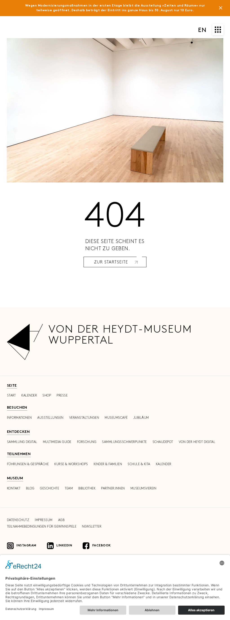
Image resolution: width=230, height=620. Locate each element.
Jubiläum (141, 417)
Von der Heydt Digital (197, 441)
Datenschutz (18, 520)
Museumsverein (143, 488)
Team (69, 488)
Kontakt (14, 488)
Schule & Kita (139, 464)
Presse (62, 395)
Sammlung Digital (22, 441)
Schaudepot (163, 441)
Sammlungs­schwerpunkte (124, 441)
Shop (46, 395)
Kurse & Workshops (71, 464)
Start (11, 395)
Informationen (19, 417)
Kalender (29, 395)
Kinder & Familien (108, 464)
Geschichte (49, 488)
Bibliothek (86, 488)
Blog (30, 488)
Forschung (87, 441)
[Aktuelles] (220, 8)
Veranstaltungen (84, 417)
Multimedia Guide (57, 441)
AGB (61, 520)
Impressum (44, 520)
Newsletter (91, 526)
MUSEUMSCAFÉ (116, 417)
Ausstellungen (50, 417)
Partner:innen (113, 488)
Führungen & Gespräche (28, 464)
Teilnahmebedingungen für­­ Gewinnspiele (42, 526)
